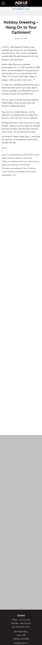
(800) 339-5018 (25, 623)
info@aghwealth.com (21, 643)
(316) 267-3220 (24, 620)
